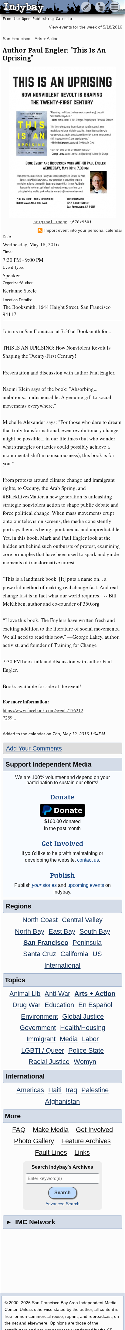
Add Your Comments (34, 748)
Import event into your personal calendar (83, 230)
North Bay (29, 931)
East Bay (62, 931)
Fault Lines (51, 1152)
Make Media (51, 1129)
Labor (90, 1039)
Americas (30, 1090)
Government (38, 1027)
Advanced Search (62, 1204)
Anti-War (57, 993)
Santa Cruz (39, 954)
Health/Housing (82, 1027)
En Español (95, 1005)
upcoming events (85, 885)
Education (59, 1005)
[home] (56, 7)
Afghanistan (62, 1101)
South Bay (94, 931)
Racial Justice (49, 1061)
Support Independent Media (48, 764)
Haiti (55, 1090)
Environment (39, 1016)
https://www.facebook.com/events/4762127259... (43, 714)
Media (69, 1039)
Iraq (71, 1090)
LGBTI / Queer (42, 1050)
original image (50, 222)
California (74, 954)
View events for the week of (85, 27)
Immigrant (41, 1039)
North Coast (40, 920)
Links (82, 1152)
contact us (88, 860)
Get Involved (94, 1129)
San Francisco (16, 38)
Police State (86, 1050)
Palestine (95, 1090)
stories (44, 885)
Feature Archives (86, 1141)
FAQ (18, 1129)
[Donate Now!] (62, 810)
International (62, 965)
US (97, 954)
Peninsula (87, 942)
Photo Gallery (34, 1141)
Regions (18, 906)
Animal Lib (24, 993)
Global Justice (83, 1016)
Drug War (26, 1005)
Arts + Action (47, 38)
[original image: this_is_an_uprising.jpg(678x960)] (62, 142)
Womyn (85, 1061)
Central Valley (82, 920)
